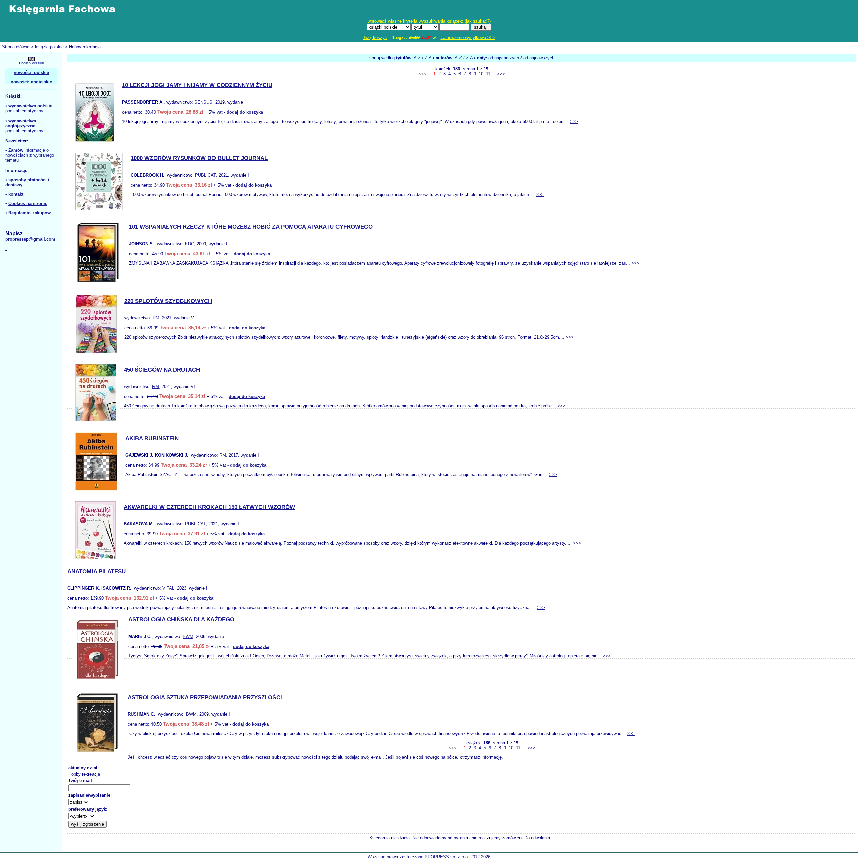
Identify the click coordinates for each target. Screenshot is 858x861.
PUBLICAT (205, 175)
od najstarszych (503, 57)
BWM (188, 636)
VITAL (168, 588)
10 (481, 73)
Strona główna (15, 46)
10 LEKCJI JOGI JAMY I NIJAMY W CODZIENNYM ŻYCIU (197, 85)
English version (31, 63)
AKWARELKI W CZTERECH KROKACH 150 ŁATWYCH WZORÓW (209, 507)
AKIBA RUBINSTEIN (152, 438)
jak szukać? (477, 21)
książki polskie (49, 46)
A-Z (417, 57)
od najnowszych (538, 57)
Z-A (428, 57)
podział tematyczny (24, 110)
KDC (189, 243)
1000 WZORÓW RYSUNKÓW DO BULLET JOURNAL (199, 158)
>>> (501, 73)
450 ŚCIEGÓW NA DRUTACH (162, 370)
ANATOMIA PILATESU (96, 571)
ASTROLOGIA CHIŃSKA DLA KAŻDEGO (181, 619)
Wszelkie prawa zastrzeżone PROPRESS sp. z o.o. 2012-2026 (429, 856)
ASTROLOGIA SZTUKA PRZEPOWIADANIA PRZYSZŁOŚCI (205, 697)
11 (488, 73)
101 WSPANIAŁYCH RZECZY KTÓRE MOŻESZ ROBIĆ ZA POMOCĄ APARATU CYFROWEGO (251, 227)
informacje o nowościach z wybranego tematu (29, 155)
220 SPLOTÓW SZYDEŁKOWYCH (168, 301)
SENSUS (203, 102)
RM (155, 317)
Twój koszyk (375, 37)
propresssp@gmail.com (30, 239)
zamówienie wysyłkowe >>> (468, 37)
